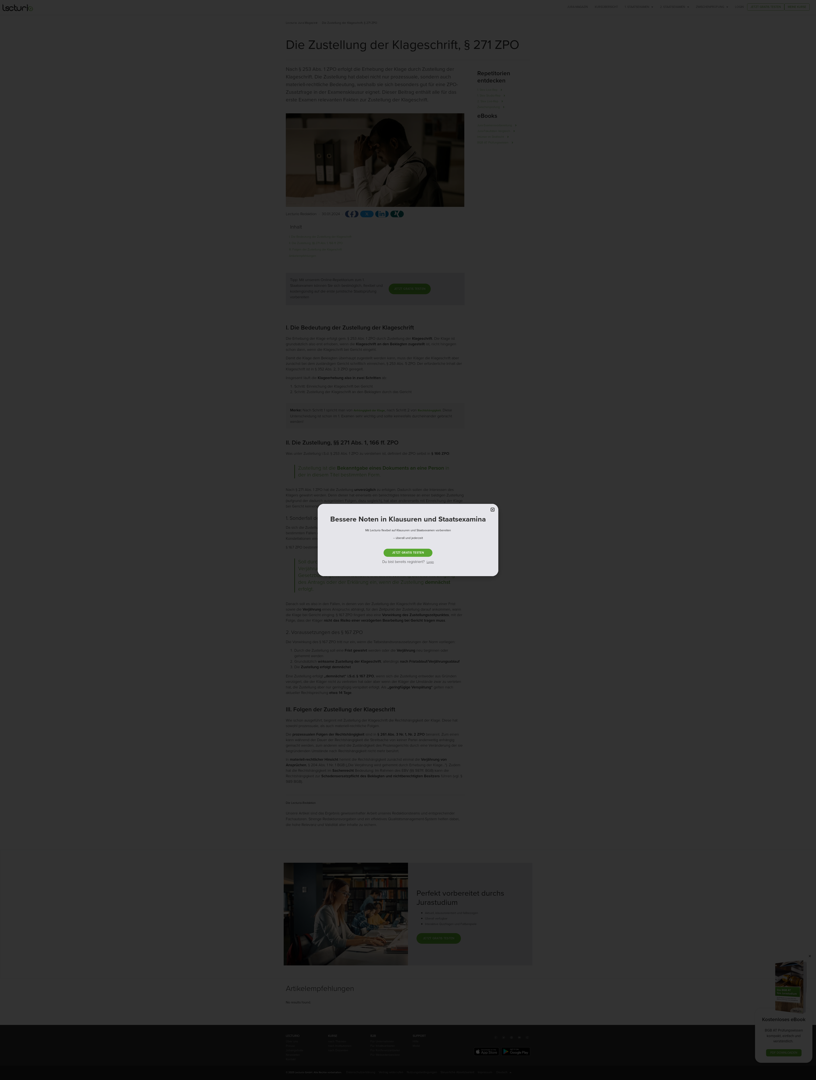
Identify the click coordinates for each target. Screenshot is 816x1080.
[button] (492, 509)
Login (430, 562)
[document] (408, 540)
